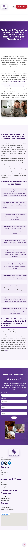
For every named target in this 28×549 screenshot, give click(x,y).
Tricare (4, 336)
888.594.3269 (7, 350)
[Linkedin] (9, 463)
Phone (2, 405)
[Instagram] (5, 463)
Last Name (3, 398)
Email (2, 411)
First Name (4, 392)
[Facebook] (2, 463)
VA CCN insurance (12, 336)
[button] (14, 7)
